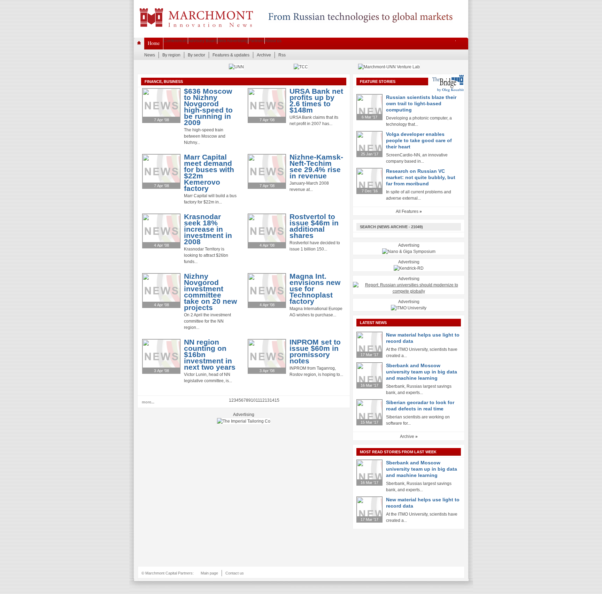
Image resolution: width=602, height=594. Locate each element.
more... (148, 402)
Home (154, 43)
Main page (209, 573)
